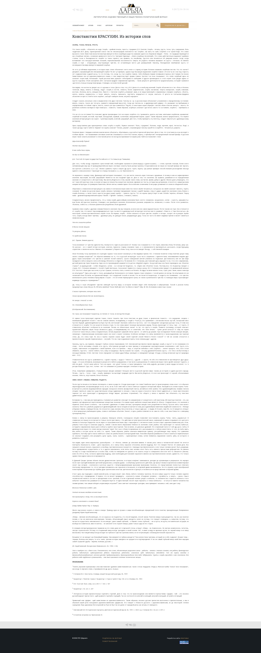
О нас (99, 25)
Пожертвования (109, 641)
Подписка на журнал (112, 638)
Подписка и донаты (174, 25)
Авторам (108, 25)
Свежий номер (78, 25)
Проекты (119, 25)
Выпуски (80, 31)
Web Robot (185, 638)
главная (74, 31)
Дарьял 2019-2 (88, 31)
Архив (90, 25)
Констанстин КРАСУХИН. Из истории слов (106, 31)
